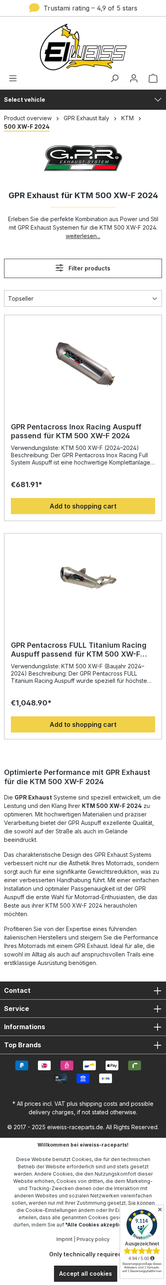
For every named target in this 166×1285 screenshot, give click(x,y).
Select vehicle (24, 99)
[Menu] (15, 78)
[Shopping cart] (150, 78)
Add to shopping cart (83, 506)
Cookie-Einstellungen (51, 1210)
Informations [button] (24, 1027)
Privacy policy (93, 1239)
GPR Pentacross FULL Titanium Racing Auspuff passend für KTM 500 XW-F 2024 (79, 650)
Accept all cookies (85, 1273)
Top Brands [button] (22, 1045)
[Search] (114, 78)
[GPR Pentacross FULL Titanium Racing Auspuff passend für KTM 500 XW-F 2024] (83, 580)
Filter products (88, 268)
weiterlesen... (83, 235)
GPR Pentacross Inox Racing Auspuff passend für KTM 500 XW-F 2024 (76, 431)
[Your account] (133, 78)
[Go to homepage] (83, 47)
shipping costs (98, 1103)
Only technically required (85, 1254)
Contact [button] (17, 990)
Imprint (64, 1239)
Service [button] (16, 1009)
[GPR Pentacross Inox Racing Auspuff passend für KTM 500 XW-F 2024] (83, 362)
